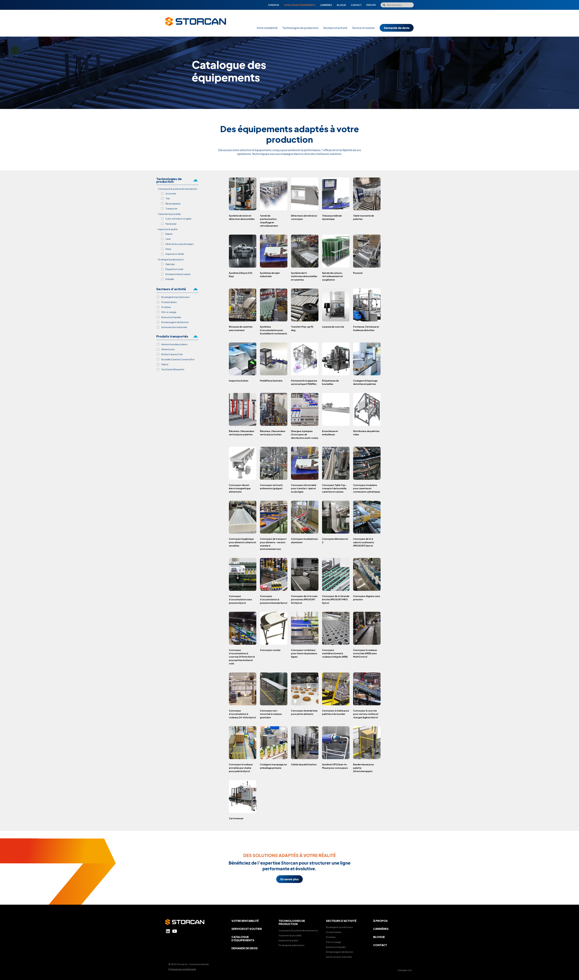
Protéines (331, 937)
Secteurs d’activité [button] (171, 289)
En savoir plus (289, 879)
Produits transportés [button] (172, 336)
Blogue (341, 5)
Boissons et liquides (336, 947)
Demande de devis (396, 28)
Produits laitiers (333, 932)
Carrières (326, 5)
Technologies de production (300, 28)
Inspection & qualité (288, 940)
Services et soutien (246, 928)
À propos (273, 5)
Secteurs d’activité (335, 28)
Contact (356, 5)
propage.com (405, 970)
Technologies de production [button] (169, 180)
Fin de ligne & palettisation (291, 945)
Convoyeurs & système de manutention (298, 930)
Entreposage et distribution (339, 951)
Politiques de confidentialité (182, 969)
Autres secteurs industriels (339, 956)
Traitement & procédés (290, 935)
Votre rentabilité (267, 28)
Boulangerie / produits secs (339, 927)
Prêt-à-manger (333, 942)
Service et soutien (363, 28)
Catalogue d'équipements (242, 938)
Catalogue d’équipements (299, 5)
